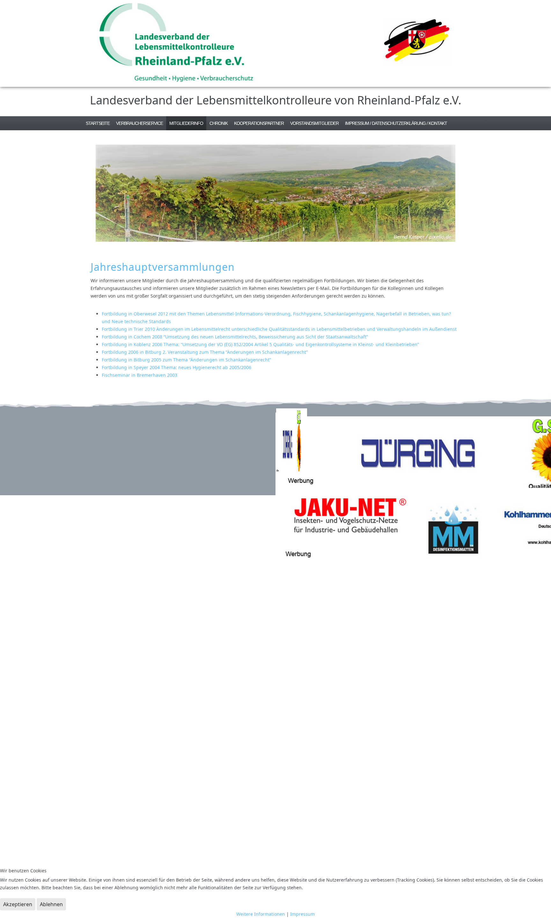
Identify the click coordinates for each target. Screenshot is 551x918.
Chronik (218, 123)
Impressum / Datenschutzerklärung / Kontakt (396, 123)
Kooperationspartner (259, 123)
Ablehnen (51, 904)
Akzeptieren (17, 904)
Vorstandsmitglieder (314, 123)
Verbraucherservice (139, 123)
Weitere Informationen (260, 914)
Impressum (302, 914)
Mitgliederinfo (186, 123)
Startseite (98, 123)
